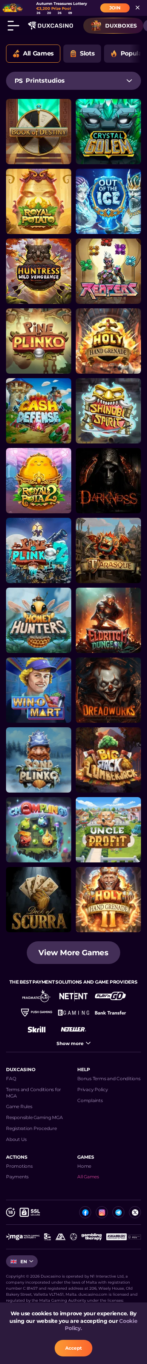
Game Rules (19, 1106)
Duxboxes (121, 25)
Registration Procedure (31, 1128)
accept (73, 1348)
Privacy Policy (92, 1089)
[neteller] (73, 1029)
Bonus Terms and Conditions (109, 1078)
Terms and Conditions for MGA (33, 1093)
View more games (73, 952)
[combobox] (73, 81)
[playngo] (110, 996)
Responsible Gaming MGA (34, 1117)
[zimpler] (110, 1012)
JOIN (115, 8)
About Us (16, 1139)
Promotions (19, 1166)
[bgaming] (73, 1012)
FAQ (11, 1078)
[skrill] (36, 1029)
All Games (88, 1176)
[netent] (73, 996)
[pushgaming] (36, 1012)
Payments (17, 1176)
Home (84, 1166)
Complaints (90, 1100)
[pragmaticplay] (36, 996)
